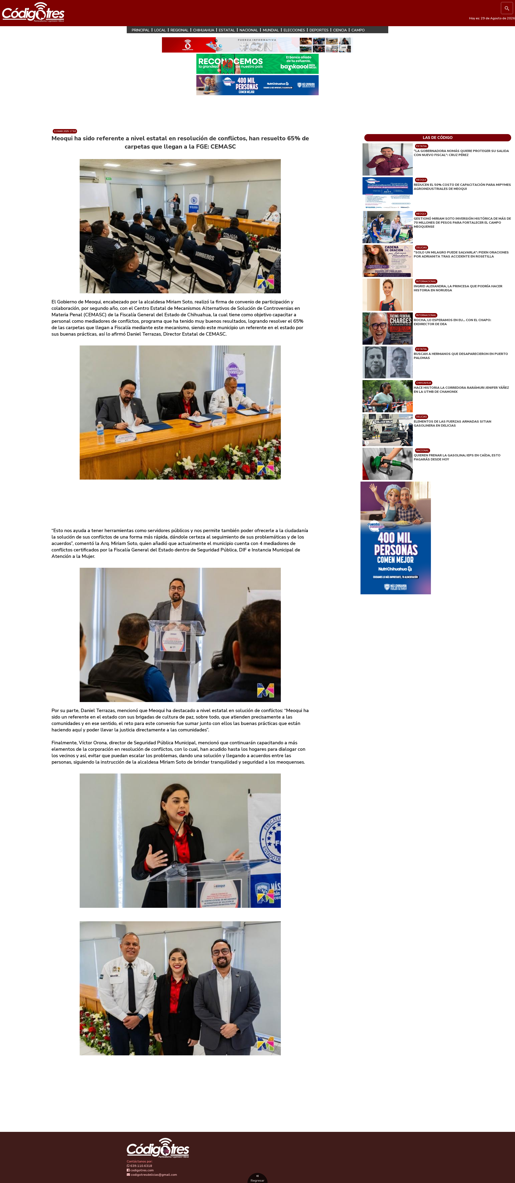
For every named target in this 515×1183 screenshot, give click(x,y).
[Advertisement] (257, 110)
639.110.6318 (141, 1166)
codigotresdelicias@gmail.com (153, 1175)
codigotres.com (142, 1170)
